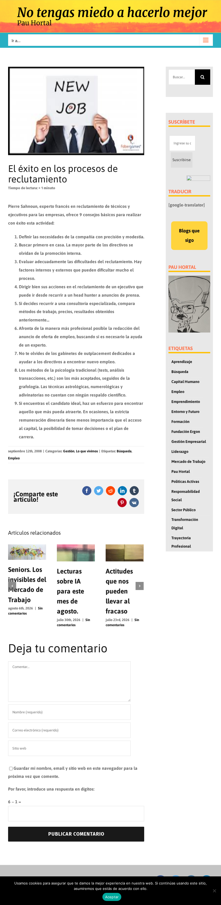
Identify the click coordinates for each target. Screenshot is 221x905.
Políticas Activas (185, 481)
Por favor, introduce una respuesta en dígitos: (51, 789)
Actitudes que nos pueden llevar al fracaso (119, 591)
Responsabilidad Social (185, 495)
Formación (180, 421)
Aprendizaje (181, 362)
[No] (214, 890)
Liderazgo (179, 451)
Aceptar (112, 897)
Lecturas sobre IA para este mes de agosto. (70, 591)
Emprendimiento (185, 401)
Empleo (14, 458)
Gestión (68, 451)
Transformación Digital (184, 523)
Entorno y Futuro (185, 411)
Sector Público (183, 510)
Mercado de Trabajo (188, 461)
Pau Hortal (180, 471)
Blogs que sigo (189, 235)
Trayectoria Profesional (181, 542)
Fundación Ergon (185, 431)
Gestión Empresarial (188, 441)
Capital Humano (185, 381)
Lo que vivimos (87, 451)
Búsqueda (124, 451)
